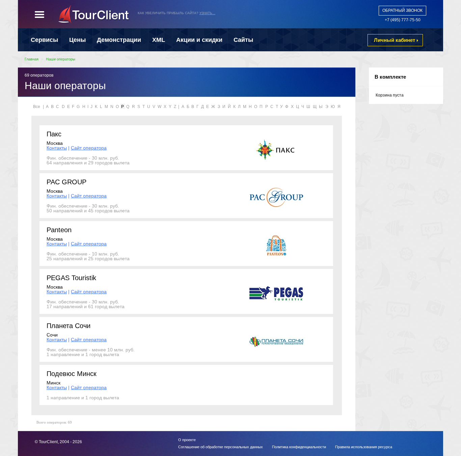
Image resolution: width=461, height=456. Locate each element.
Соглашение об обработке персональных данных (220, 447)
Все (36, 106)
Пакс (54, 134)
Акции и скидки (199, 40)
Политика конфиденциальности (299, 447)
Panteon (59, 229)
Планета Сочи (68, 325)
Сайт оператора (89, 147)
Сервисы (44, 40)
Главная (31, 59)
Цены (77, 40)
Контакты (57, 147)
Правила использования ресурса (363, 447)
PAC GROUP (66, 182)
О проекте (187, 440)
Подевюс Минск (72, 373)
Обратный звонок (402, 10)
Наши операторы (60, 59)
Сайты (243, 40)
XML (158, 40)
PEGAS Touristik (71, 277)
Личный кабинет (394, 40)
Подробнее (249, 17)
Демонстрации (119, 40)
